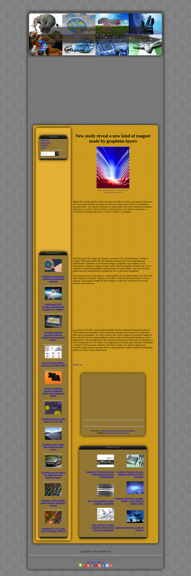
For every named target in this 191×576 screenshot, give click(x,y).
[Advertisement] (95, 96)
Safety (76, 36)
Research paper (77, 364)
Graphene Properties (108, 431)
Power (140, 34)
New (125, 431)
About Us (100, 562)
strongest (67, 34)
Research (131, 431)
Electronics (130, 34)
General (44, 145)
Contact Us (91, 562)
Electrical (45, 140)
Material (120, 431)
